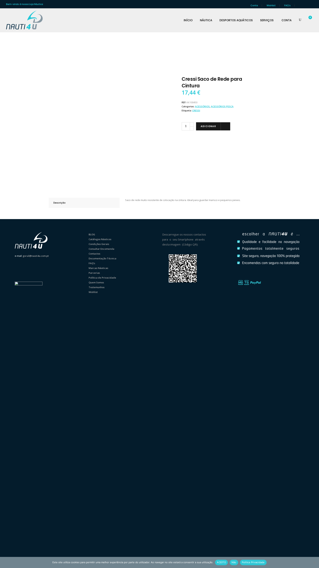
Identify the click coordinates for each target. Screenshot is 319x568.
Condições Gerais (99, 244)
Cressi (196, 110)
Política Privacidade (253, 562)
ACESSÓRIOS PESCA (222, 106)
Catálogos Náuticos (100, 239)
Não (233, 562)
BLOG (92, 234)
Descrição (59, 202)
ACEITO (221, 562)
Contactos (94, 253)
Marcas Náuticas (98, 268)
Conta (254, 5)
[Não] (314, 562)
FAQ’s (287, 5)
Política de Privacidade (102, 277)
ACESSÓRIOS (202, 106)
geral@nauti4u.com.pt (36, 255)
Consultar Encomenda (101, 248)
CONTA (286, 20)
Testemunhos (96, 287)
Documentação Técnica (102, 258)
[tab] (84, 203)
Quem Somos (96, 282)
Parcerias (94, 272)
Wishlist (271, 5)
